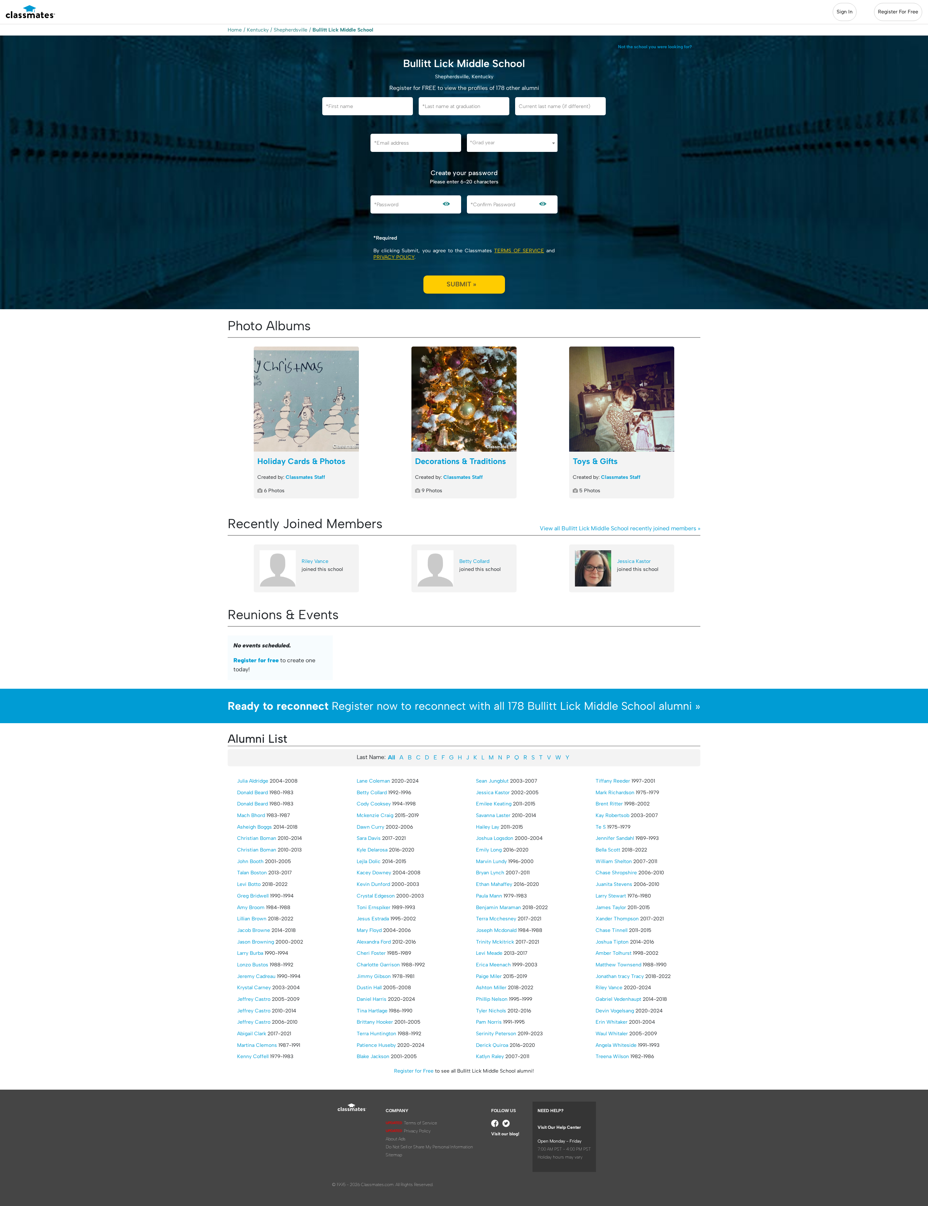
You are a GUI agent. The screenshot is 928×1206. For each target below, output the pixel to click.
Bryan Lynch (490, 873)
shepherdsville (290, 30)
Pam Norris (489, 1022)
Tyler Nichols (491, 1011)
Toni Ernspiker (373, 907)
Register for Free (414, 1071)
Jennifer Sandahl (615, 838)
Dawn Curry (370, 827)
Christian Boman (256, 838)
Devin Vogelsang (615, 1011)
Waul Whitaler (612, 1034)
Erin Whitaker (611, 1022)
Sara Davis (369, 838)
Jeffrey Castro (253, 999)
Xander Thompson (617, 919)
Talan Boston (252, 873)
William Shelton (614, 861)
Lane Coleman (373, 781)
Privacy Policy (393, 257)
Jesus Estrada (373, 919)
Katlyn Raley (490, 1056)
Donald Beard (252, 793)
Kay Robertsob (612, 815)
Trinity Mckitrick (495, 942)
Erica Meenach (493, 965)
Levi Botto (249, 884)
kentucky (258, 30)
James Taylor (611, 907)
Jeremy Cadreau (256, 976)
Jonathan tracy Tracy (620, 976)
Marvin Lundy (491, 861)
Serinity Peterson (496, 1034)
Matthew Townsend (618, 965)
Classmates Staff (305, 477)
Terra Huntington (376, 1034)
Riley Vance (315, 561)
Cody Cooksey (374, 804)
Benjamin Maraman (498, 907)
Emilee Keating (493, 804)
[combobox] (512, 143)
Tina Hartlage (372, 1011)
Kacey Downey (374, 873)
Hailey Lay (487, 827)
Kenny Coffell (253, 1056)
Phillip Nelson (492, 999)
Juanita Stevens (614, 884)
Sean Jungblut (492, 781)
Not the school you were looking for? (655, 46)
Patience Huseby (376, 1045)
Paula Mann (489, 896)
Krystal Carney (254, 988)
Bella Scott (608, 850)
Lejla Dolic (369, 861)
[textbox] (512, 143)
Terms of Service (519, 251)
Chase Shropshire (616, 873)
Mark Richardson (615, 793)
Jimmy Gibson (374, 976)
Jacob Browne (253, 930)
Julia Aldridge (252, 781)
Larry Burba (250, 953)
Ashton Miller (491, 988)
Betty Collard (474, 561)
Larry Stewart (611, 896)
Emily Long (489, 850)
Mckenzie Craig (375, 815)
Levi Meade (489, 953)
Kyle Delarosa (372, 850)
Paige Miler (489, 976)
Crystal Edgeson (376, 896)
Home (235, 30)
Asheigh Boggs (254, 827)
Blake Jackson (373, 1056)
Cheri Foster (371, 953)
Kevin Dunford (373, 884)
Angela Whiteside (616, 1045)
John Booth (250, 861)
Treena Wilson (612, 1056)
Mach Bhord (251, 815)
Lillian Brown (251, 919)
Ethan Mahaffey (494, 884)
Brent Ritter (609, 804)
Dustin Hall (369, 988)
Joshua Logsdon (494, 838)
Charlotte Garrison (378, 965)
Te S (601, 827)
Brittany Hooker (375, 1022)
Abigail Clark (251, 1034)
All (391, 757)
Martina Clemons (257, 1045)
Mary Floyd (369, 930)
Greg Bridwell (253, 896)
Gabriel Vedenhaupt (618, 999)
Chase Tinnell (611, 930)
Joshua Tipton (612, 942)
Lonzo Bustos (252, 965)
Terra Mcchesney (496, 919)
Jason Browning (255, 942)
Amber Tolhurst (613, 953)
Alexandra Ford (374, 942)
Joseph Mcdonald (496, 930)
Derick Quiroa (492, 1045)
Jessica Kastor (634, 561)
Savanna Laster (493, 815)
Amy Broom (251, 907)
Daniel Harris (371, 999)
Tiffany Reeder (613, 781)
